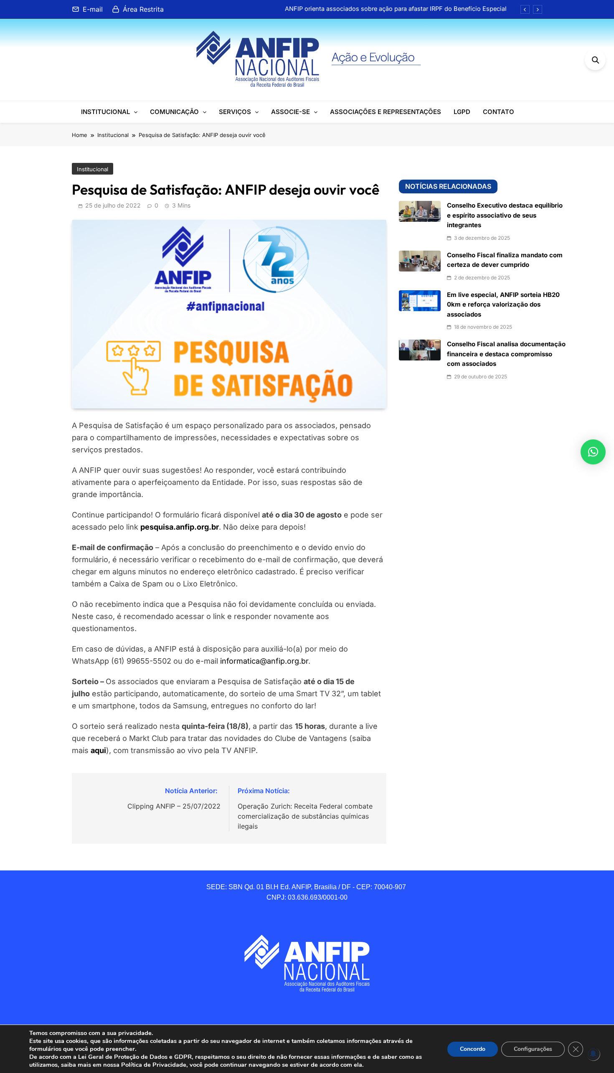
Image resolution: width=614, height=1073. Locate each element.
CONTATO (498, 112)
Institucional (92, 169)
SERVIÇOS (235, 112)
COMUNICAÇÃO (174, 112)
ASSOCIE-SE (290, 112)
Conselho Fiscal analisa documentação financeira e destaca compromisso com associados (506, 354)
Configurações (533, 1049)
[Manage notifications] (593, 1053)
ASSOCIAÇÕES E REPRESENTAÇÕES (385, 112)
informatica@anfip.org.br (264, 661)
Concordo (472, 1049)
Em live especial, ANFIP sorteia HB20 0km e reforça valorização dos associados (503, 304)
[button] (593, 451)
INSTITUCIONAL (105, 112)
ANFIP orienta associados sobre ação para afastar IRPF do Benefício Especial (396, 8)
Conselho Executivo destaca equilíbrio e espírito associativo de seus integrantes (505, 215)
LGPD (462, 112)
